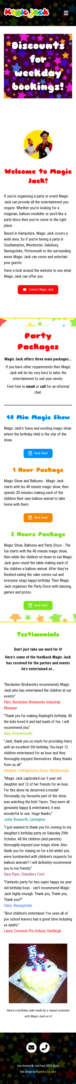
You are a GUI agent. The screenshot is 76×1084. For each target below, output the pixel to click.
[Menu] (66, 13)
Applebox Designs (46, 1071)
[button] (38, 289)
